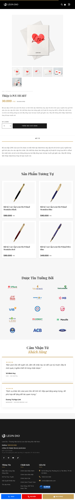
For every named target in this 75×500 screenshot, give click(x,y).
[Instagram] (8, 458)
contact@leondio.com (49, 480)
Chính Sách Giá (25, 478)
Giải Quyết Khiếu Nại (8, 480)
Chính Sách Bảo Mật (27, 474)
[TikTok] (18, 458)
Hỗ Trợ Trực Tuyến (8, 477)
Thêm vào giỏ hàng (30, 125)
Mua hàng (59, 496)
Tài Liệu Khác (6, 484)
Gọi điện (33, 496)
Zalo (12, 496)
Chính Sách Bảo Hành (27, 471)
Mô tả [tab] (37, 138)
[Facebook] (4, 458)
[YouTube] (13, 458)
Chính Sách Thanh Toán (28, 482)
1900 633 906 (12, 445)
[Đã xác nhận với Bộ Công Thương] (45, 487)
